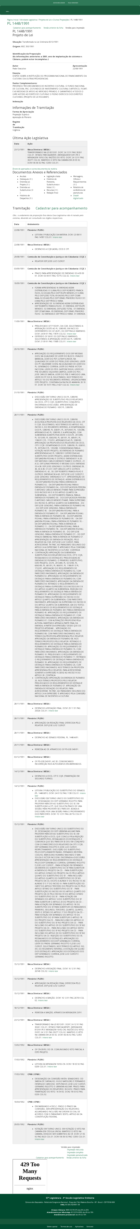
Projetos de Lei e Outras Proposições (54, 19)
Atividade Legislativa (28, 19)
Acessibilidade (59, 3)
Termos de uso (66, 1227)
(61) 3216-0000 (76, 1212)
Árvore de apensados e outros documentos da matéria (35, 169)
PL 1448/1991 (18, 23)
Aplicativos (79, 1227)
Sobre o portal (52, 1227)
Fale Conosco (73, 3)
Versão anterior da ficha (53, 28)
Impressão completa (75, 1152)
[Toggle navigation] (7, 10)
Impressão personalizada (77, 1155)
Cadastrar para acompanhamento (27, 28)
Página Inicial (12, 19)
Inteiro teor (57, 237)
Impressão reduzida (75, 1149)
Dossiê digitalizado (78, 197)
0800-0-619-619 (71, 1210)
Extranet (90, 1227)
